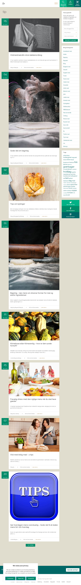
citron (68, 159)
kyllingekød (74, 176)
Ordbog (15, 67)
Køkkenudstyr (66, 106)
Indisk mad (66, 88)
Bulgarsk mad (66, 66)
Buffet (63, 581)
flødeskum (69, 164)
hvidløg (67, 171)
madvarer (68, 182)
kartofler (73, 174)
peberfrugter (67, 186)
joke (64, 94)
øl (69, 195)
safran (65, 190)
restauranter (65, 188)
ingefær (74, 172)
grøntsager (68, 166)
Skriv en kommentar (29, 67)
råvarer (71, 188)
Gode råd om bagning (19, 151)
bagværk (74, 157)
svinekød (65, 192)
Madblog (39, 581)
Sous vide (15, 413)
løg (70, 181)
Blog (12, 67)
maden (64, 182)
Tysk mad (65, 137)
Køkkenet (66, 181)
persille (73, 186)
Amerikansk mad (67, 51)
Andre (12, 358)
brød (64, 159)
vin (74, 192)
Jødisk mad (66, 97)
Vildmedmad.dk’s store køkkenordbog (26, 55)
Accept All (31, 578)
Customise (10, 578)
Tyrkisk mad (66, 134)
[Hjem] (3, 3)
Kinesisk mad (66, 100)
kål (64, 178)
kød (66, 178)
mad (73, 181)
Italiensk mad (66, 91)
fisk (76, 162)
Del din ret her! (72, 570)
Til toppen (30, 545)
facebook (66, 162)
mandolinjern (73, 182)
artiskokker (66, 155)
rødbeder (75, 188)
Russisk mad (66, 121)
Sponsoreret (66, 128)
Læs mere (38, 67)
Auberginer (67, 157)
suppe (74, 190)
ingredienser (66, 174)
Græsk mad (66, 82)
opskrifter (73, 184)
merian (64, 184)
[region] (20, 572)
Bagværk (17, 163)
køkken (71, 178)
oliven (68, 184)
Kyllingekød (16, 216)
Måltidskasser (66, 109)
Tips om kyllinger (17, 204)
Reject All (20, 578)
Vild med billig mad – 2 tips (21, 455)
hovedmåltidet (67, 169)
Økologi (22, 216)
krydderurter (66, 176)
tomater (70, 193)
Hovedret (65, 85)
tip (17, 67)
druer (72, 159)
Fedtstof (71, 162)
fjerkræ (65, 164)
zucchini (65, 195)
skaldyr (69, 190)
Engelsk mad (66, 72)
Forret (64, 75)
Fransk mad (66, 79)
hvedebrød (74, 169)
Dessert (65, 69)
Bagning (13, 163)
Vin (64, 143)
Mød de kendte (67, 112)
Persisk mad (66, 118)
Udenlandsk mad (67, 140)
